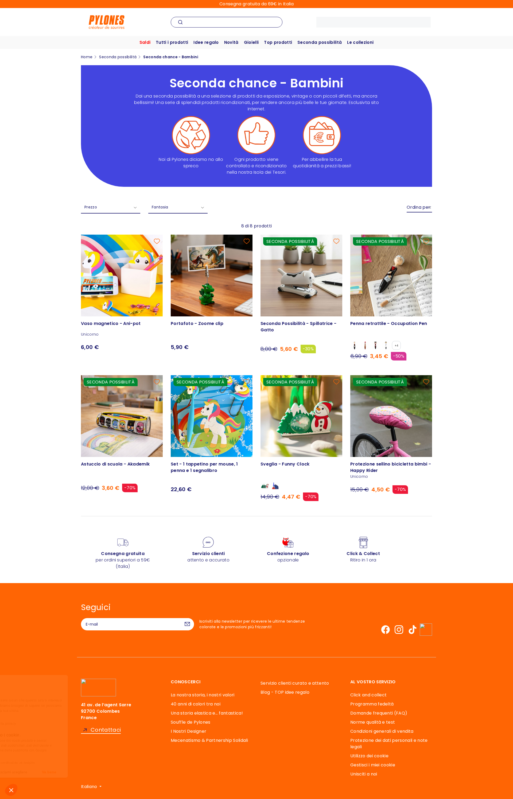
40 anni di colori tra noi (195, 704)
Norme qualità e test (372, 722)
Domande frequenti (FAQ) (378, 713)
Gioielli (251, 42)
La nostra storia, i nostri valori (203, 695)
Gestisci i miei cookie (372, 765)
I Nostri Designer (188, 731)
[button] (11, 790)
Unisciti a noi (363, 774)
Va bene (99, 772)
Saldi (145, 42)
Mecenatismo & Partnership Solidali (209, 740)
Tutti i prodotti (172, 42)
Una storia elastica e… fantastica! (207, 713)
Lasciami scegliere (61, 772)
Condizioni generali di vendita (382, 731)
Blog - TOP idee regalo (285, 692)
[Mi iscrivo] (187, 624)
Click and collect (368, 695)
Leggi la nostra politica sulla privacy (38, 724)
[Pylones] (106, 22)
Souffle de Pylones (191, 722)
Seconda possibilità (319, 42)
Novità (231, 42)
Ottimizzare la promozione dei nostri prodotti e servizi (55, 741)
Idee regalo (206, 42)
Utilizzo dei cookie (369, 756)
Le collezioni (360, 42)
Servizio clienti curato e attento (295, 683)
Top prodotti (278, 42)
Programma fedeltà (372, 704)
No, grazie (24, 772)
